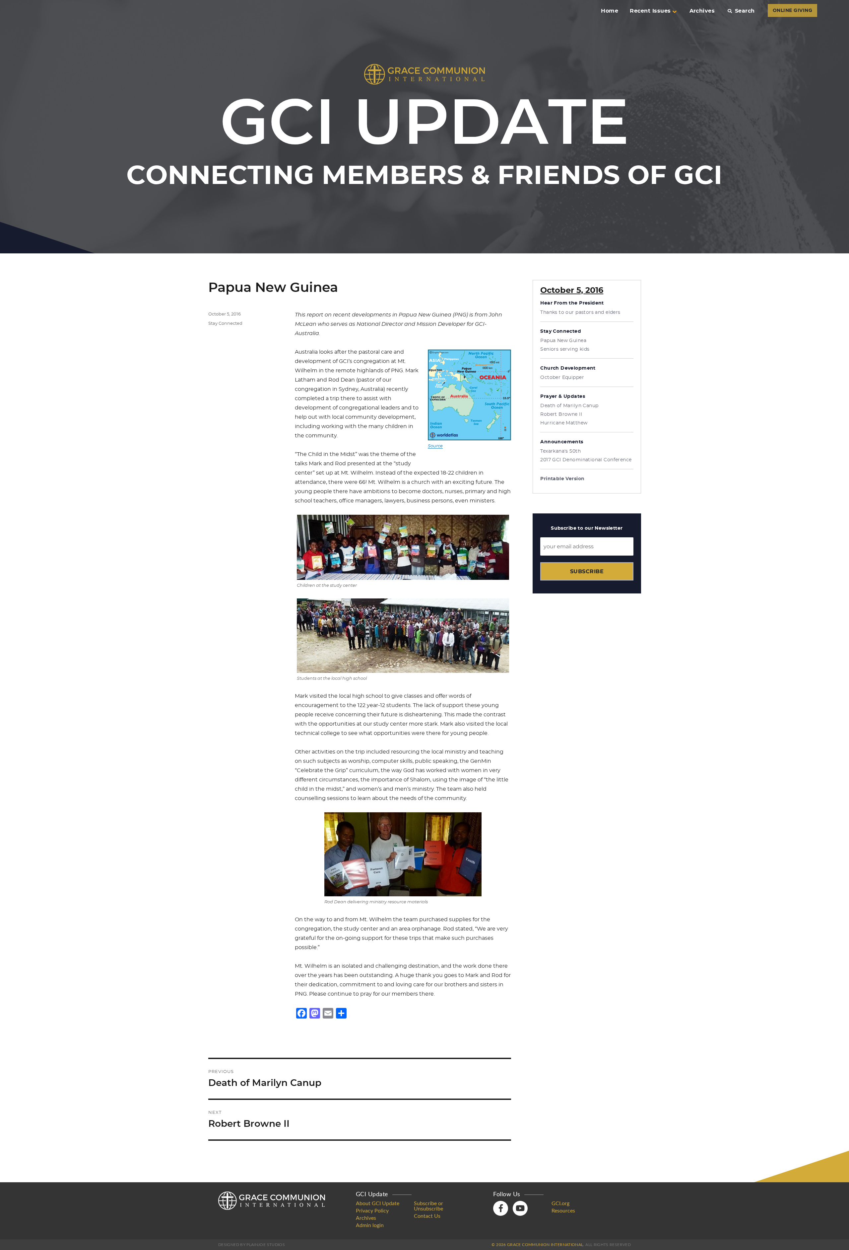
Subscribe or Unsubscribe (428, 1206)
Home (609, 11)
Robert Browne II (561, 414)
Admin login (370, 1225)
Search (744, 11)
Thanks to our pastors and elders (580, 312)
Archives (702, 11)
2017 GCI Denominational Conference (585, 460)
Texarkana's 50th (560, 451)
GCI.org (560, 1203)
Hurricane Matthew (563, 423)
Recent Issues (650, 11)
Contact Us (427, 1216)
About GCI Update (377, 1203)
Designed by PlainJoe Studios (251, 1245)
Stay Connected (225, 323)
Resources (563, 1210)
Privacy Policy (372, 1210)
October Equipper (562, 377)
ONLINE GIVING (792, 10)
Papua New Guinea (563, 340)
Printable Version (562, 479)
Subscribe (587, 571)
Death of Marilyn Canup (569, 405)
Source (435, 446)
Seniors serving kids (564, 349)
